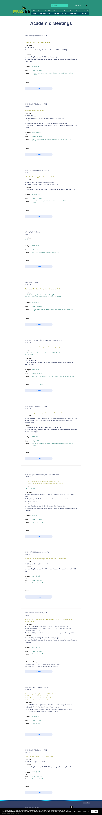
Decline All (86, 811)
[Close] (100, 811)
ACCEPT (94, 811)
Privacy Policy (19, 813)
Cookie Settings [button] (77, 811)
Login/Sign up (78, 5)
